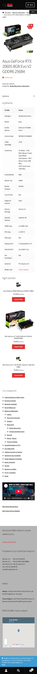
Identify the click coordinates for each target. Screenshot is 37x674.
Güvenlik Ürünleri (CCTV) (12, 445)
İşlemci (9, 414)
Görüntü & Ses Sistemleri (13, 455)
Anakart (9, 421)
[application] (18, 491)
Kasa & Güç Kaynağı (13, 418)
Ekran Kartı (25, 86)
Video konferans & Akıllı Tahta (14, 397)
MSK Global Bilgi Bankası (10, 507)
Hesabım (6, 670)
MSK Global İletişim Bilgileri (11, 511)
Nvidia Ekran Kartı (15, 86)
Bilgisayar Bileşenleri (18, 12)
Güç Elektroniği (9, 449)
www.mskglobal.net (9, 542)
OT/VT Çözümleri (10, 473)
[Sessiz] (29, 498)
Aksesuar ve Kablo (10, 469)
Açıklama (5, 96)
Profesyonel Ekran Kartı (16, 432)
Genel (6, 476)
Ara (18, 670)
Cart (28, 668)
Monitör (9, 435)
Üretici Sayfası (24, 270)
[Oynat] (5, 498)
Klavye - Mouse (11, 438)
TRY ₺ (32, 12)
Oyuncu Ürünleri (12, 442)
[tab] (18, 96)
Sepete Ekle (18, 299)
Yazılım (7, 466)
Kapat (3, 665)
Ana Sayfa (8, 12)
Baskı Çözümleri (10, 462)
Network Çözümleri (11, 404)
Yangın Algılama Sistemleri (13, 459)
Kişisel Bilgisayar (10, 408)
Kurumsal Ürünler (10, 401)
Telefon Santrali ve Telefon (13, 452)
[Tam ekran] (32, 498)
